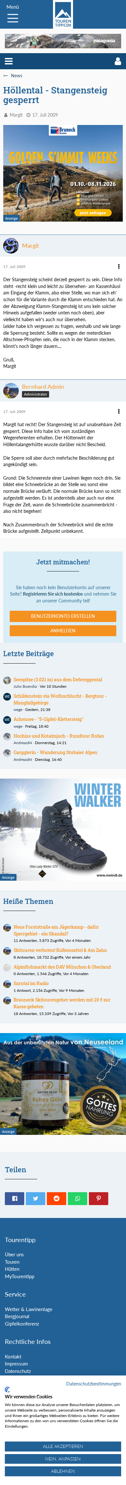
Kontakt (13, 1356)
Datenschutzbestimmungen (93, 1383)
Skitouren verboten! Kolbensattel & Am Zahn (60, 950)
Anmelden (63, 630)
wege (18, 709)
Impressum (16, 1363)
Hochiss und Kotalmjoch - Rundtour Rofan (59, 736)
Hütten (12, 1269)
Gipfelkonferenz (22, 1324)
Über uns (14, 1254)
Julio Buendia (25, 686)
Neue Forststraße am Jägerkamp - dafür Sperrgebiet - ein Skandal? (56, 930)
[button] (8, 61)
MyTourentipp (19, 1276)
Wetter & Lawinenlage (28, 1309)
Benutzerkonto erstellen (63, 616)
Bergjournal (17, 1316)
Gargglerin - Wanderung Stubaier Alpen (55, 752)
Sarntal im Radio (31, 983)
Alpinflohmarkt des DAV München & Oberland (62, 967)
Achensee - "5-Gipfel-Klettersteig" (48, 719)
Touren (12, 1262)
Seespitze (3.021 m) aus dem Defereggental (58, 679)
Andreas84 (23, 742)
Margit (16, 115)
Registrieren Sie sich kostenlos (53, 594)
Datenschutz (18, 1371)
